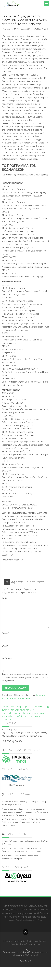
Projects (14, 944)
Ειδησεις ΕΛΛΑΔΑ (18, 794)
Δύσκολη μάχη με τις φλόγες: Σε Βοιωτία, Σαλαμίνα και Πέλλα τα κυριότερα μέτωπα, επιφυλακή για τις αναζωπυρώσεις (25, 822)
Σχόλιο (5, 598)
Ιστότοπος (7, 658)
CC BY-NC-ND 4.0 (31, 955)
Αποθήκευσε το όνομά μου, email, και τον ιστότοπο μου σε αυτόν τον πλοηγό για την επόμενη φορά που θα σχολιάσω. (25, 677)
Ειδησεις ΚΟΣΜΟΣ (18, 834)
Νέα (39, 29)
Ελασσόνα (7, 29)
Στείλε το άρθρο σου (36, 941)
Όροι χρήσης (34, 944)
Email (5, 646)
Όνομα (5, 633)
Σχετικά (23, 944)
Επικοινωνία (19, 941)
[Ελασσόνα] (13, 3)
